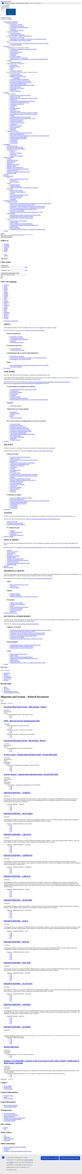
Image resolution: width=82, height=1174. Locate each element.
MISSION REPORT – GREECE (17, 876)
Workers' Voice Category (16, 190)
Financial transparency (9, 1116)
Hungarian (6, 302)
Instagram (6, 245)
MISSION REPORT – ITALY (16, 921)
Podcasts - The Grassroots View (15, 167)
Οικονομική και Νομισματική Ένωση (19, 102)
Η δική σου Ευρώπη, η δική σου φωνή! (20, 81)
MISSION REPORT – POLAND (17, 963)
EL (11, 895)
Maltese (6, 308)
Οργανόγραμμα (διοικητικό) (17, 34)
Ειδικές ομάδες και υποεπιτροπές (18, 220)
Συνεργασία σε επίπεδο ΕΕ (17, 37)
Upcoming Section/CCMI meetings (16, 148)
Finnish (6, 296)
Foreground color (5, 267)
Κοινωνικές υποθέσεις (16, 125)
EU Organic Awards (15, 86)
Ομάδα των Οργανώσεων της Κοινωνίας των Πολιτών (24, 187)
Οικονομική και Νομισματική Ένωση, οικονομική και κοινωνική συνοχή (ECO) (30, 203)
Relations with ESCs (15, 91)
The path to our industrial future (18, 83)
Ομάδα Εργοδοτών (15, 184)
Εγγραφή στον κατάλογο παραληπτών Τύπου (18, 171)
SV (11, 1023)
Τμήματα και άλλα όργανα (10, 200)
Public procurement (9, 1138)
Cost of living (13, 141)
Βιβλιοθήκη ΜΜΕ (11, 173)
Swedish (6, 318)
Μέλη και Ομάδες (8, 176)
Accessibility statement (9, 1120)
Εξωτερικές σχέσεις (15, 111)
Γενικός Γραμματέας (15, 33)
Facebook (6, 247)
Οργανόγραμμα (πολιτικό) (17, 30)
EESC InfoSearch (8, 1098)
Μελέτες (12, 68)
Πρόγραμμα (7, 144)
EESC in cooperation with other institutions (15, 1147)
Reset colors (12, 273)
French (5, 298)
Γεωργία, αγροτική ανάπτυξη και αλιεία (20, 95)
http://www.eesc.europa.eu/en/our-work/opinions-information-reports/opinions (49, 382)
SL (11, 1001)
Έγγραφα (6, 680)
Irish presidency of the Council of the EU (20, 40)
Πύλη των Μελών (14, 182)
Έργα (11, 69)
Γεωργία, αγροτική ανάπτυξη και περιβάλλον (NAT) (23, 209)
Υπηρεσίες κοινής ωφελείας (17, 122)
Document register (8, 1095)
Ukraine (6, 231)
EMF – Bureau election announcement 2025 (22, 721)
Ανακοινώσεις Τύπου (12, 160)
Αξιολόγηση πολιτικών (16, 70)
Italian (5, 303)
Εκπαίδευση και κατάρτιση (17, 104)
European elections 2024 (16, 75)
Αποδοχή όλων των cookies (50, 1158)
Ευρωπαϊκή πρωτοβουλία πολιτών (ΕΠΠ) (21, 82)
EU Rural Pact (14, 143)
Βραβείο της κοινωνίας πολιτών (18, 76)
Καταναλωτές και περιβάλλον (17, 192)
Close (17, 273)
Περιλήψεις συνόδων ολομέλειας (18, 57)
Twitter (6, 248)
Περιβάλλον (13, 109)
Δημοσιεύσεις (13, 65)
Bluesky (6, 249)
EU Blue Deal (13, 140)
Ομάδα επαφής (14, 222)
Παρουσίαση (7, 673)
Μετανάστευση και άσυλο (17, 120)
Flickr (5, 251)
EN (11, 717)
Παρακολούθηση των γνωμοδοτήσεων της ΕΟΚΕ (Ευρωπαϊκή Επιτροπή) (29, 59)
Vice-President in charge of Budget (19, 27)
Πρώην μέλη (13, 180)
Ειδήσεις (9, 158)
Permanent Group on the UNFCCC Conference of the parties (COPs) (27, 229)
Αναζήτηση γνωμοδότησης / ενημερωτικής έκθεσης (23, 49)
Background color (5, 270)
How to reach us (8, 1086)
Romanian (6, 313)
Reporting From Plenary (13, 164)
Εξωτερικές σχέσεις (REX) (17, 210)
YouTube (6, 255)
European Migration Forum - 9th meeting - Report (25, 741)
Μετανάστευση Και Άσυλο (11, 691)
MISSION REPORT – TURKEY (17, 793)
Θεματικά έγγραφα (15, 66)
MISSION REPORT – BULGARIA (18, 813)
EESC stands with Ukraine (17, 88)
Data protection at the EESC (11, 1105)
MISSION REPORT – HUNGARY (18, 900)
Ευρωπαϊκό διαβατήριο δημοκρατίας (19, 79)
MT (11, 959)
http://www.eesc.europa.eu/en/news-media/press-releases (66, 547)
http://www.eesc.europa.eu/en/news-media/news (30, 547)
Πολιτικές (6, 92)
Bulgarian (6, 285)
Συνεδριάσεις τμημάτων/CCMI (15, 147)
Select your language (6, 274)
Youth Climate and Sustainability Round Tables (22, 85)
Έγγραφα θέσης (14, 53)
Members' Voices (11, 166)
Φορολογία (13, 128)
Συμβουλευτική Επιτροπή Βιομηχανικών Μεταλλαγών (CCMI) (26, 212)
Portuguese (6, 312)
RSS (2, 700)
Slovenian (6, 316)
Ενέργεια (12, 107)
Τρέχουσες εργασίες (15, 56)
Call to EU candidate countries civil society (21, 132)
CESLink (6, 1150)
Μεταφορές (13, 130)
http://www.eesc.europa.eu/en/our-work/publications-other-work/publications (23, 383)
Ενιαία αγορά (13, 124)
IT (10, 938)
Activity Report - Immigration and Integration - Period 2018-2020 (31, 774)
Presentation (16, 78)
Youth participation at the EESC (18, 138)
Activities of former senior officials (12, 1119)
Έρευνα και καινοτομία (16, 121)
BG (11, 828)
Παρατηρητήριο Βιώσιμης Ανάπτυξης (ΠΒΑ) (21, 216)
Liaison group (7, 1148)
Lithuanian (6, 305)
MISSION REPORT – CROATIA (17, 834)
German (6, 289)
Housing (12, 115)
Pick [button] (26, 267)
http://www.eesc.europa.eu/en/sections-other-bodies (25, 624)
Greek (5, 290)
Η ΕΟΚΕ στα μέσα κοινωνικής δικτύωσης (18, 169)
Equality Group (14, 226)
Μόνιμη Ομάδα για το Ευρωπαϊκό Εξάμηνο (21, 223)
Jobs (5, 1136)
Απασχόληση (13, 105)
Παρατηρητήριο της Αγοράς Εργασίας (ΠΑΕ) (21, 218)
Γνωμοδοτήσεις (14, 50)
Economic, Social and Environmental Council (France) (18, 1151)
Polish (5, 311)
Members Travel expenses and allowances (14, 1118)
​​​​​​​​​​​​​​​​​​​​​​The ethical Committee (16, 45)
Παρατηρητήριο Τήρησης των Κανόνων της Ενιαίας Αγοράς (25, 215)
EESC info (10, 163)
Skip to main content (6, 1)
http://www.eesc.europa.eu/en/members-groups (40, 578)
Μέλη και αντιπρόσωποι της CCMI (19, 179)
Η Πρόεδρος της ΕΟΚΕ (16, 24)
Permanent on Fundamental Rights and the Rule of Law (24, 225)
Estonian (6, 295)
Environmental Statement (10, 1107)
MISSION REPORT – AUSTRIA (17, 1027)
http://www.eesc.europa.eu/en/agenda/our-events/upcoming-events (43, 519)
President (6, 174)
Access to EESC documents (11, 1115)
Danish (5, 288)
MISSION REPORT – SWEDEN (17, 1005)
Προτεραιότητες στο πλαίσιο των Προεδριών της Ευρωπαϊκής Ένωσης (28, 39)
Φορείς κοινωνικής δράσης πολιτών (19, 194)
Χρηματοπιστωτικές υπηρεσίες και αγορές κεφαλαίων (24, 112)
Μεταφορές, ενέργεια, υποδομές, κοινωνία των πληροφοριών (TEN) (27, 206)
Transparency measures (10, 1113)
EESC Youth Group (15, 228)
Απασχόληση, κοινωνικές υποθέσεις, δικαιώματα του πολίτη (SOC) (27, 207)
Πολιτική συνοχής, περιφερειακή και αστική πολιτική (23, 98)
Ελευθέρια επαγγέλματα (16, 196)
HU (11, 917)
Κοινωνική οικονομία (15, 197)
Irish (5, 299)
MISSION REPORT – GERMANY (18, 855)
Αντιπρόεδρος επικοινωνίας (17, 26)
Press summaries (11, 161)
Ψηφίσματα (13, 55)
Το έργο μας (7, 46)
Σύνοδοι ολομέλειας (12, 145)
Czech (5, 286)
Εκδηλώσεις (13, 154)
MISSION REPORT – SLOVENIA (18, 984)
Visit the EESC (8, 1087)
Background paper (11, 1047)
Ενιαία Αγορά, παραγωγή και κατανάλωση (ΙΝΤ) (22, 205)
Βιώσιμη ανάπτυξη (15, 127)
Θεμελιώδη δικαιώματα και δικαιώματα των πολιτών (23, 114)
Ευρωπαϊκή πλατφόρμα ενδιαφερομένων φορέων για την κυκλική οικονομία (29, 135)
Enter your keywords (6, 235)
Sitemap (6, 1127)
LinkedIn (6, 244)
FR (11, 769)
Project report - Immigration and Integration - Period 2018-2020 (30, 755)
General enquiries (8, 1089)
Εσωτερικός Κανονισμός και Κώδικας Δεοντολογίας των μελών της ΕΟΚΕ (29, 43)
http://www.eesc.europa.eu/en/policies (43, 450)
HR (11, 852)
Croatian (6, 300)
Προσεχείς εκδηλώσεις (16, 153)
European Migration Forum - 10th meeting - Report (25, 707)
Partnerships (13, 89)
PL (11, 980)
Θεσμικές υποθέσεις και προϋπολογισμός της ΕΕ (22, 118)
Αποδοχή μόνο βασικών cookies (70, 1158)
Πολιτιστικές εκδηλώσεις (16, 156)
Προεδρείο (13, 29)
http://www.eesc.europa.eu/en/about (35, 330)
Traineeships (7, 1137)
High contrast (4, 258)
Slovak (5, 315)
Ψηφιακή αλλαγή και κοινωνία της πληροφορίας (22, 101)
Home (5, 687)
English (6, 292)
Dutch (5, 309)
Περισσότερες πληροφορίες (11, 21)
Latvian (6, 306)
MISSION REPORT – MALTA (16, 942)
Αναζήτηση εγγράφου (15, 62)
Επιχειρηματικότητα (15, 108)
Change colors (4, 265)
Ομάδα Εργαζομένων (15, 186)
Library (6, 1097)
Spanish (6, 293)
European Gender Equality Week (18, 137)
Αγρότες (12, 193)
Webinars (12, 151)
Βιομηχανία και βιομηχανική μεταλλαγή (20, 117)
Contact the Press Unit (12, 170)
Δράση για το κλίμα (15, 96)
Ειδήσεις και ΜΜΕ (9, 157)
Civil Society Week (15, 73)
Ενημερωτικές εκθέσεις (16, 52)
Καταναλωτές (13, 99)
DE (11, 771)
